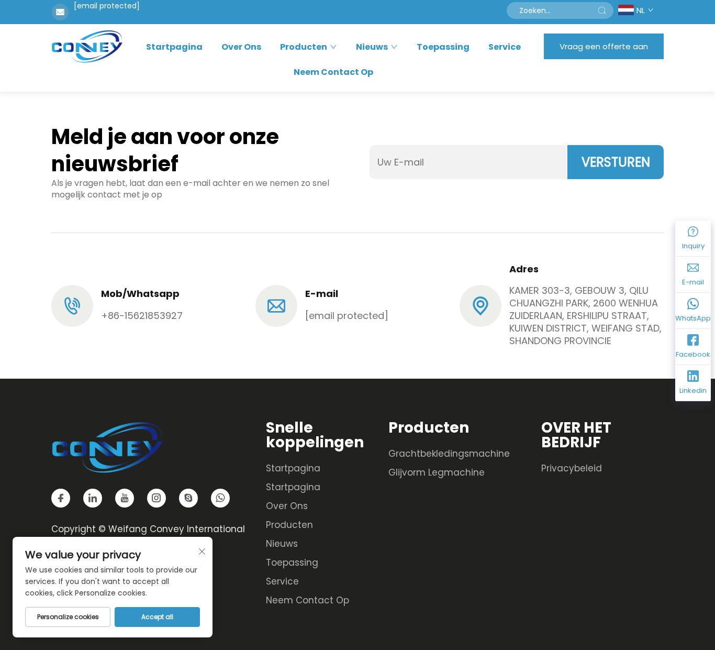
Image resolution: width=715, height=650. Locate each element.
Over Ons (241, 47)
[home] (86, 46)
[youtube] (124, 498)
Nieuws (372, 47)
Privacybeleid (571, 468)
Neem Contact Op (333, 72)
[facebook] (60, 498)
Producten (303, 47)
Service (504, 47)
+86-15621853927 (142, 315)
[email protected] (107, 6)
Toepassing (443, 47)
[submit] (601, 10)
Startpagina (174, 47)
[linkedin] (92, 498)
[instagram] (156, 498)
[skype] (188, 498)
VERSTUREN (616, 162)
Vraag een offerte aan (604, 46)
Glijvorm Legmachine (436, 472)
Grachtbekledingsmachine (449, 453)
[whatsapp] (220, 498)
